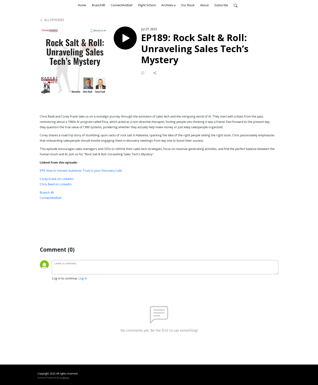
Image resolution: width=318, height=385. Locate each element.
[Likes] (143, 73)
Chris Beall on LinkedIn (56, 184)
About (204, 5)
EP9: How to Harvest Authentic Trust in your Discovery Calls (81, 171)
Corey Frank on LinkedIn (57, 179)
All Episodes (54, 20)
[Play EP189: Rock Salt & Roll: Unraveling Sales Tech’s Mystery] (125, 38)
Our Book (188, 5)
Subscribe (221, 5)
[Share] (155, 73)
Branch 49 (47, 192)
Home (82, 5)
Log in (82, 278)
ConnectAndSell (121, 5)
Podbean (64, 377)
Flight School (147, 5)
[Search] (235, 5)
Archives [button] (167, 5)
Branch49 (98, 5)
